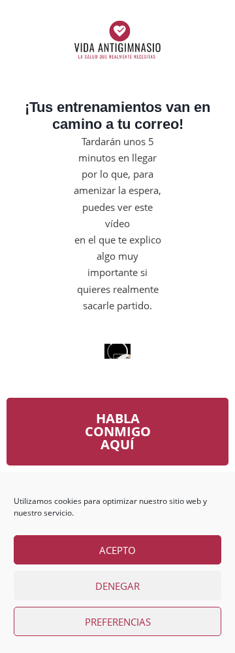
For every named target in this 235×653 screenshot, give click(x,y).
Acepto (117, 550)
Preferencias (118, 621)
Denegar (117, 585)
